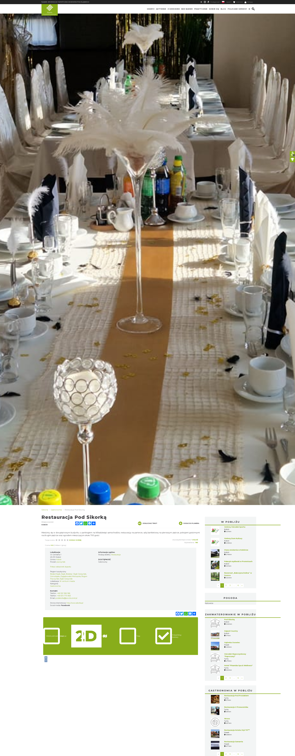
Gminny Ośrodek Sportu (234, 527)
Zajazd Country (231, 645)
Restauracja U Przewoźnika (236, 722)
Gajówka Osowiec (232, 657)
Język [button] (228, 2)
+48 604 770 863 (64, 596)
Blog (223, 9)
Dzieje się (214, 9)
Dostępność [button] (214, 2)
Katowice (230, 610)
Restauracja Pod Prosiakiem (236, 710)
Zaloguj (250, 2)
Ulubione (239, 2)
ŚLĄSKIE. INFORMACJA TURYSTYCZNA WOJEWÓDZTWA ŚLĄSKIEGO (65, 2)
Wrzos (227, 733)
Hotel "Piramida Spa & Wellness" (238, 680)
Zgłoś (195, 540)
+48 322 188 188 (63, 593)
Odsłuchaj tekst (150, 523)
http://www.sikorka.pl (74, 603)
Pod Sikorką (229, 634)
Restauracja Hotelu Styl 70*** (237, 745)
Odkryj (150, 9)
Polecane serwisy (237, 9)
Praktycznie (200, 9)
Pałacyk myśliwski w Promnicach (238, 561)
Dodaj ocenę (75, 540)
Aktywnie (161, 9)
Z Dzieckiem (174, 9)
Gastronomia (55, 586)
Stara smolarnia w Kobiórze (236, 550)
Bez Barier (187, 9)
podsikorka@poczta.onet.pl (66, 598)
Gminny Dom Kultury (233, 538)
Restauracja (116, 555)
